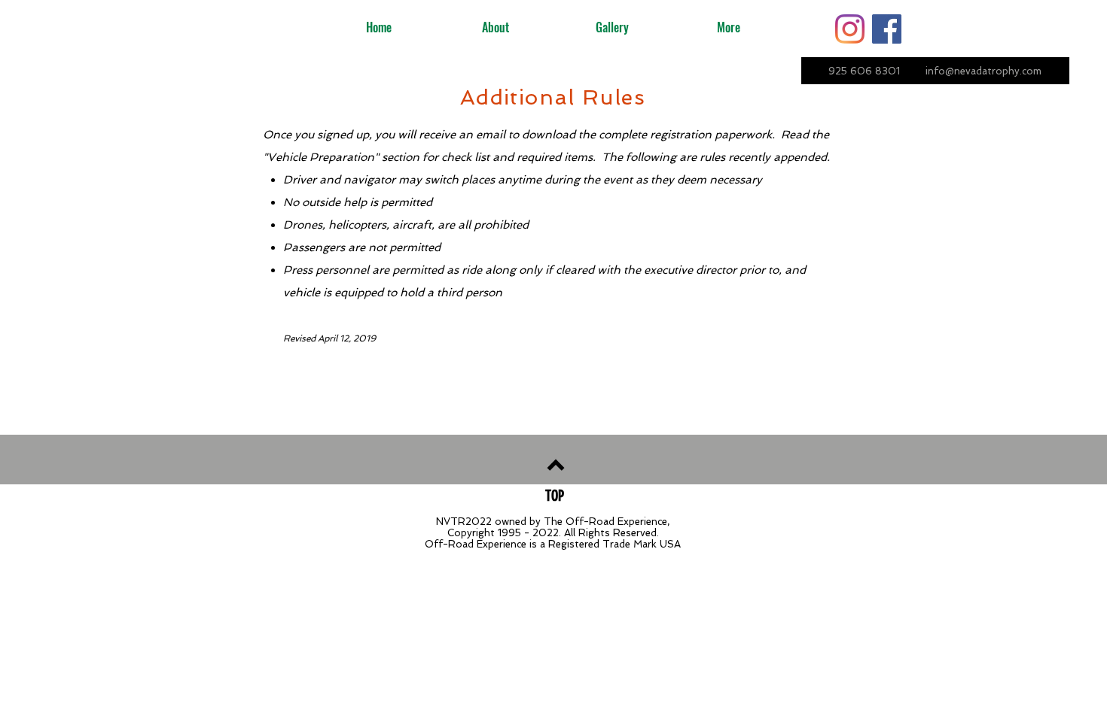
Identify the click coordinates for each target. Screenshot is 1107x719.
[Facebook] (886, 29)
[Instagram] (850, 29)
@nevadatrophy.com (993, 71)
